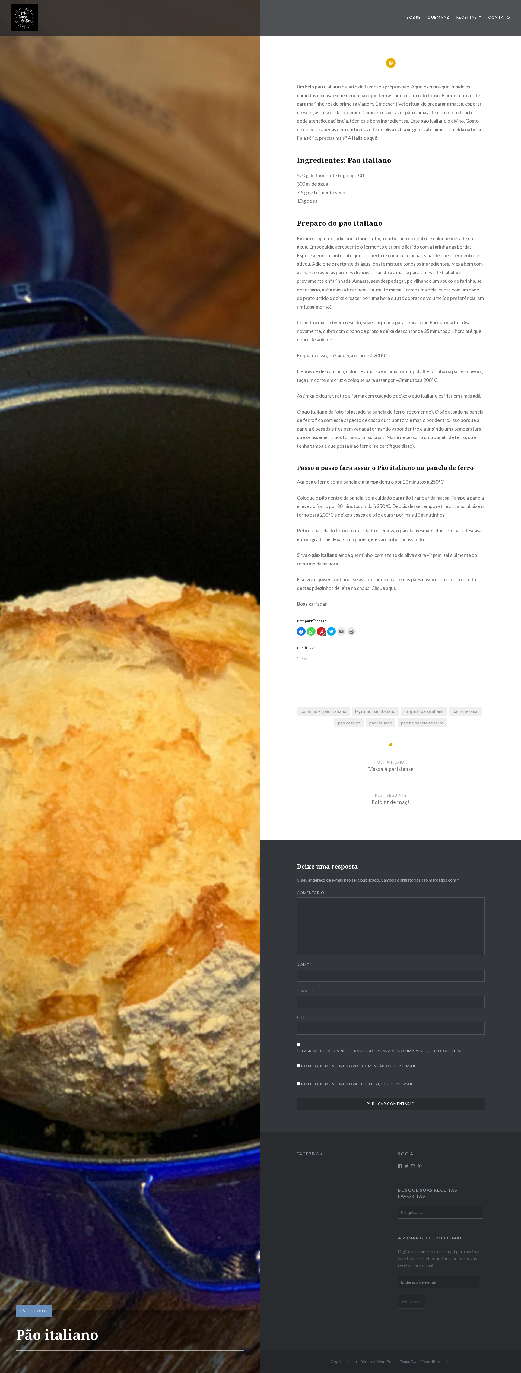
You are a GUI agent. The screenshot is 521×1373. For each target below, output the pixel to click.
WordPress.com (436, 1361)
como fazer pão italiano (323, 711)
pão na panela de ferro (422, 722)
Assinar (411, 1301)
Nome (304, 964)
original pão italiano (424, 711)
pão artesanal (465, 711)
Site (301, 1017)
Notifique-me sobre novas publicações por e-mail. (357, 1084)
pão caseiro (349, 722)
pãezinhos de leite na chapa (341, 588)
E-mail (305, 991)
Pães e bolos (34, 1311)
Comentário (310, 893)
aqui (390, 588)
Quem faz (438, 17)
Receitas (466, 17)
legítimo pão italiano (375, 711)
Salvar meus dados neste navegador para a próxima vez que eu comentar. (380, 1051)
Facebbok (309, 1153)
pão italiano (380, 722)
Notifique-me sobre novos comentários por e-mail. (359, 1066)
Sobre (413, 17)
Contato (499, 17)
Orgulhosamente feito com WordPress (363, 1361)
